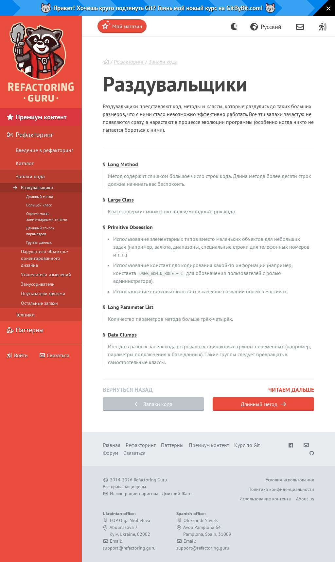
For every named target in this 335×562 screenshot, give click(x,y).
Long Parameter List (130, 307)
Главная (111, 445)
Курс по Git (247, 445)
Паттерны (29, 330)
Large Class (121, 199)
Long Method (123, 164)
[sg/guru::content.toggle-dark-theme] (234, 26)
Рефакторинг (129, 61)
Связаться (57, 355)
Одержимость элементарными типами (46, 216)
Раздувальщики (37, 187)
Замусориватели (38, 284)
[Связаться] (300, 26)
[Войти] (322, 26)
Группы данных (39, 242)
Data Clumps (122, 334)
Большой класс (39, 205)
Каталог (25, 163)
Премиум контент (40, 117)
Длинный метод (260, 404)
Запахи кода (163, 61)
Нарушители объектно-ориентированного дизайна (44, 258)
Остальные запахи (39, 303)
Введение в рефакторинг (44, 150)
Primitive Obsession (130, 227)
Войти (21, 355)
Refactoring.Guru (150, 480)
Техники (25, 314)
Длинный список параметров (40, 230)
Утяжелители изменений (46, 275)
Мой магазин (126, 26)
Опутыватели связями (43, 294)
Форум (110, 452)
